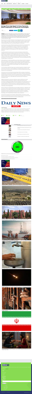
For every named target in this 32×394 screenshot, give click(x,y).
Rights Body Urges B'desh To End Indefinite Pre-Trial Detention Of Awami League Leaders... (15, 310)
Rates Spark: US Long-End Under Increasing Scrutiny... (23, 136)
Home (2, 3)
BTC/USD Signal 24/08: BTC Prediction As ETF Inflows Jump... (24, 125)
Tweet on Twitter (15, 30)
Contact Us (3, 374)
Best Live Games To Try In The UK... (4, 155)
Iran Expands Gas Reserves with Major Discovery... (10, 331)
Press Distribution (9, 3)
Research (19, 3)
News (4, 3)
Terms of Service (4, 372)
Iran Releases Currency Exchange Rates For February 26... (23, 129)
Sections (27, 3)
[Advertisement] (12, 6)
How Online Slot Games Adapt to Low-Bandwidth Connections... (7, 156)
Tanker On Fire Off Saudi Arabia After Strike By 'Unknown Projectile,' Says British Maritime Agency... (16, 286)
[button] (18, 2)
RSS (5, 389)
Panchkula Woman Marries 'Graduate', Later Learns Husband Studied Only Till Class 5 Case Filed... (16, 349)
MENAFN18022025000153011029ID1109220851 (9, 98)
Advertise (3, 375)
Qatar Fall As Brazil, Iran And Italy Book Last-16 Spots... (23, 134)
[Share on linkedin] (21, 31)
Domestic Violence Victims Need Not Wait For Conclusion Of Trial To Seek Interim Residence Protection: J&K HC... (15, 220)
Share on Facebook (11, 30)
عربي (17, 2)
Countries (23, 3)
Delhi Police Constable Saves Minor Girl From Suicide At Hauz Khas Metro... (15, 185)
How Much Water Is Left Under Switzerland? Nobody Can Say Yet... (14, 268)
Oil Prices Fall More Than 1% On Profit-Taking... (10, 240)
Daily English (4, 378)
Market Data (15, 3)
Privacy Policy (3, 373)
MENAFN (3, 33)
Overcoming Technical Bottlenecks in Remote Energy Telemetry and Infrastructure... (9, 157)
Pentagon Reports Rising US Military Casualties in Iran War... (12, 205)
